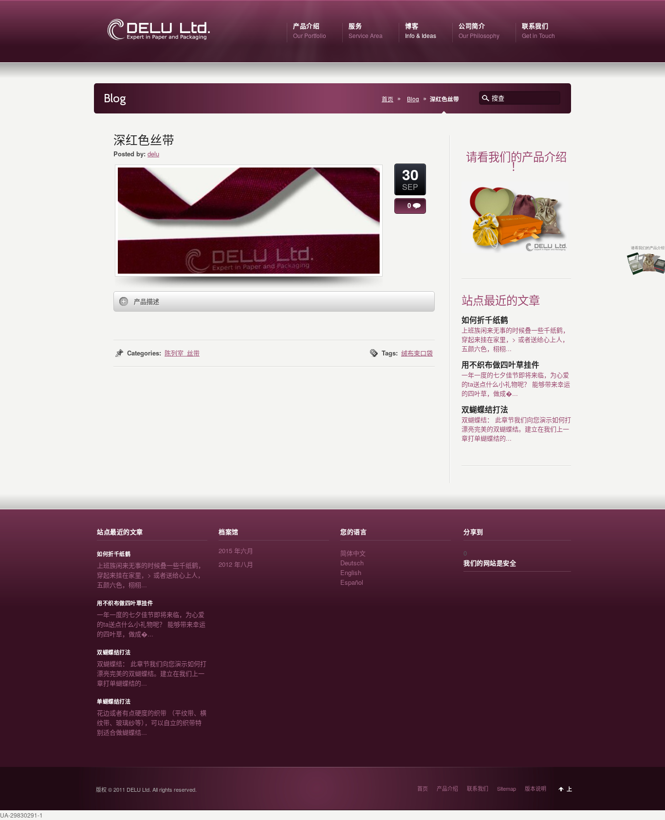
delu (153, 153)
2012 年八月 (236, 564)
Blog (413, 99)
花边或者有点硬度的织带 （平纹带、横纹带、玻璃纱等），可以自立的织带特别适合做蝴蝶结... (151, 722)
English (350, 572)
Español (351, 582)
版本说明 (535, 788)
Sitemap (506, 788)
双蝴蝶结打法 (485, 409)
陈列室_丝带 (182, 352)
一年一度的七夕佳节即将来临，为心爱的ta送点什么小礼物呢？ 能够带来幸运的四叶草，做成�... (516, 384)
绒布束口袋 (417, 352)
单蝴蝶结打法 (113, 701)
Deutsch (352, 562)
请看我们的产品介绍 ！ (516, 162)
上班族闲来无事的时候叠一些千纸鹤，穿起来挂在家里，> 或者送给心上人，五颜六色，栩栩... (515, 339)
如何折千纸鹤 (485, 320)
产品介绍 (447, 788)
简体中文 (353, 553)
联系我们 (477, 788)
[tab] (274, 301)
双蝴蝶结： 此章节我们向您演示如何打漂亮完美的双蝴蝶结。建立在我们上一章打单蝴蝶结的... (516, 429)
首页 (387, 99)
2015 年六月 (236, 550)
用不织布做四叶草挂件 (500, 365)
